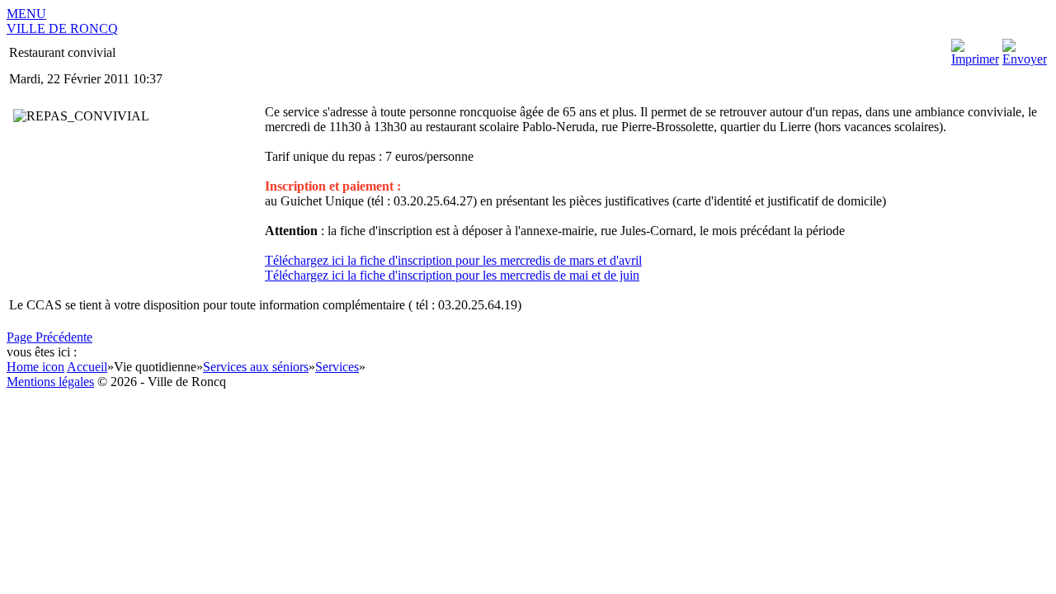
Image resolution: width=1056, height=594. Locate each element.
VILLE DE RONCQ (62, 28)
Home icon (35, 367)
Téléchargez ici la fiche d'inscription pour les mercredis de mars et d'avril (453, 260)
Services (337, 367)
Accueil (87, 367)
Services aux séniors (256, 367)
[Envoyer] (1024, 59)
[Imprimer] (975, 59)
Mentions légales (50, 382)
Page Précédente (49, 337)
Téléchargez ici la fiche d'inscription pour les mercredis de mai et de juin (452, 275)
